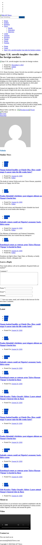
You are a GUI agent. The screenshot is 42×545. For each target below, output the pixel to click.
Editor (13, 178)
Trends (6, 39)
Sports (6, 41)
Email (2, 292)
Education (11, 30)
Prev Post (3, 114)
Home (6, 21)
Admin (13, 67)
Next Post (3, 115)
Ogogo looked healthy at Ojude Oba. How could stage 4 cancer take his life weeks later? (20, 171)
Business (7, 24)
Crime (6, 34)
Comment (4, 271)
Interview (11, 32)
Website (2, 296)
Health (10, 28)
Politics (6, 23)
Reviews (7, 37)
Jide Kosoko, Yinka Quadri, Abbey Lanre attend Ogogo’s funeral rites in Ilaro (20, 397)
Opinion (6, 35)
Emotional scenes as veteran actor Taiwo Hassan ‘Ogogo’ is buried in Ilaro (20, 246)
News (6, 26)
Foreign (6, 43)
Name (2, 288)
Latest (6, 164)
